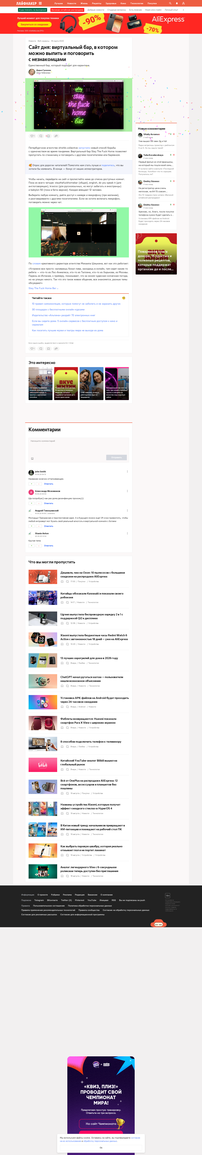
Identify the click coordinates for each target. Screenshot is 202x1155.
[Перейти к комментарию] (156, 141)
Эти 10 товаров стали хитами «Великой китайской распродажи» (156, 196)
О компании (107, 894)
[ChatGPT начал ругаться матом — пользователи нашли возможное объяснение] (78, 681)
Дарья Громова (43, 70)
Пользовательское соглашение (49, 905)
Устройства (94, 581)
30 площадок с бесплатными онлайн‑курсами (58, 309)
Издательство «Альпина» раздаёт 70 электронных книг (63, 315)
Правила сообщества (88, 910)
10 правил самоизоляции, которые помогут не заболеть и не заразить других (76, 303)
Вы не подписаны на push (132, 900)
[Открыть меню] (127, 471)
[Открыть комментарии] (67, 581)
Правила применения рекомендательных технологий (48, 910)
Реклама (67, 894)
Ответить (48, 483)
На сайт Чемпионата (101, 1123)
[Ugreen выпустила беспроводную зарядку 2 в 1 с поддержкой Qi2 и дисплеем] (78, 618)
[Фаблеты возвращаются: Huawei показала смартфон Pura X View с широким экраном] (78, 723)
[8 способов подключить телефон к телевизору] (78, 744)
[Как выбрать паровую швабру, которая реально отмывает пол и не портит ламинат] (78, 850)
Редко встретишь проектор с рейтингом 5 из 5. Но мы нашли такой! (156, 146)
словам (36, 263)
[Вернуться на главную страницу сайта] (26, 3)
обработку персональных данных (100, 1141)
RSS (114, 900)
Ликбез (81, 663)
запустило (84, 147)
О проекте (43, 894)
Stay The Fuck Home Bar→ (44, 288)
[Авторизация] (183, 3)
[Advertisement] (79, 413)
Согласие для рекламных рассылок (39, 914)
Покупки (81, 581)
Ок (101, 1147)
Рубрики (55, 894)
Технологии (93, 602)
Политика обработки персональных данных (90, 905)
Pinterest (79, 900)
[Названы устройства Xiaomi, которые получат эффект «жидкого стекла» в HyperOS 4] (78, 808)
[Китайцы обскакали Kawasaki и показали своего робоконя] (78, 597)
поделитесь (108, 165)
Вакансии (92, 894)
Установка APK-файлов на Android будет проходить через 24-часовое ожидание (154, 221)
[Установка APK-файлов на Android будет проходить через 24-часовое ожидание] (78, 702)
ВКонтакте (52, 900)
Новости (81, 602)
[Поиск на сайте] (170, 3)
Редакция (80, 894)
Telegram (39, 900)
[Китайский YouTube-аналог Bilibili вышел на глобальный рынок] (78, 764)
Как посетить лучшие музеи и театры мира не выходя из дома (67, 330)
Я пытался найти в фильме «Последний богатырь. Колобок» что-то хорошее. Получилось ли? (156, 171)
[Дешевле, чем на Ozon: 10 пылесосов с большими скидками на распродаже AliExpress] (78, 576)
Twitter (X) (66, 900)
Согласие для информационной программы (82, 914)
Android (81, 707)
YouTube (92, 900)
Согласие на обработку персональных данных (126, 910)
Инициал (104, 900)
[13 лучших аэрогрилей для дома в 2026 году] (78, 660)
